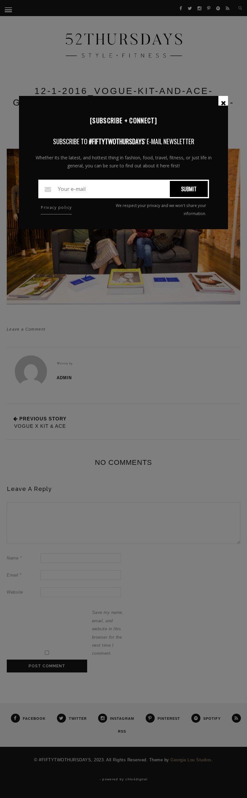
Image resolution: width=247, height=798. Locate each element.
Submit (189, 189)
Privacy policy (56, 207)
